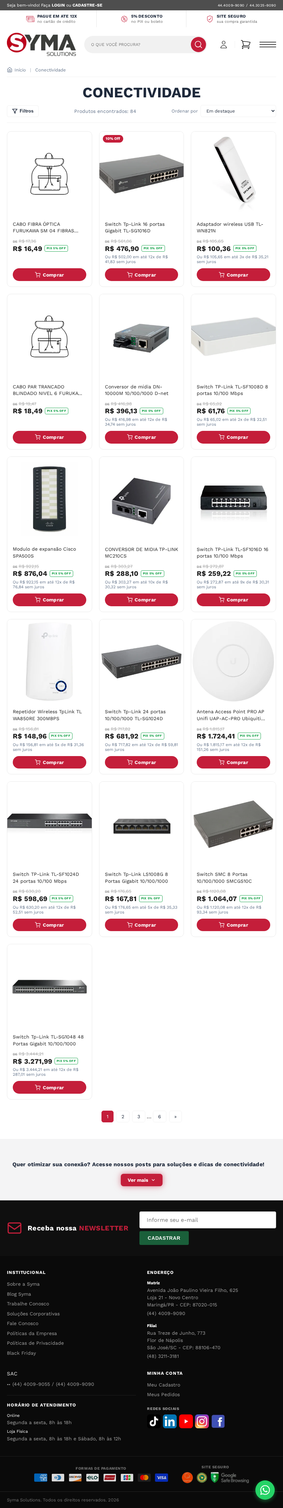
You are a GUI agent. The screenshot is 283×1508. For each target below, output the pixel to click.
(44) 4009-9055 (31, 1384)
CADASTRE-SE (87, 5)
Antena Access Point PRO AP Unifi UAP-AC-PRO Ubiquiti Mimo (230, 718)
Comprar (53, 275)
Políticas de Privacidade (35, 1343)
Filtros (26, 111)
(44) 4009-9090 (166, 1313)
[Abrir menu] (268, 44)
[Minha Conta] (223, 44)
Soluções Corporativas (33, 1313)
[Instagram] (202, 1421)
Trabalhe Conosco (28, 1303)
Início (20, 69)
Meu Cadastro (163, 1385)
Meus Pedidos (163, 1394)
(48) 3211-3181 (163, 1356)
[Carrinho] (245, 44)
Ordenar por (185, 111)
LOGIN (58, 5)
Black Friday (21, 1353)
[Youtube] (186, 1421)
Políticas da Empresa (32, 1333)
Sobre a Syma (23, 1284)
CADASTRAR (164, 1238)
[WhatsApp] (265, 1490)
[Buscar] (198, 44)
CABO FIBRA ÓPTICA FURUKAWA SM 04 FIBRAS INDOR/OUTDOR (43, 230)
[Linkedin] (170, 1421)
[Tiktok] (154, 1421)
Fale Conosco (22, 1323)
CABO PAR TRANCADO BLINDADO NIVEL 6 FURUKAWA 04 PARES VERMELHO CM (49, 393)
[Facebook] (218, 1421)
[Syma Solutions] (41, 44)
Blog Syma (19, 1294)
